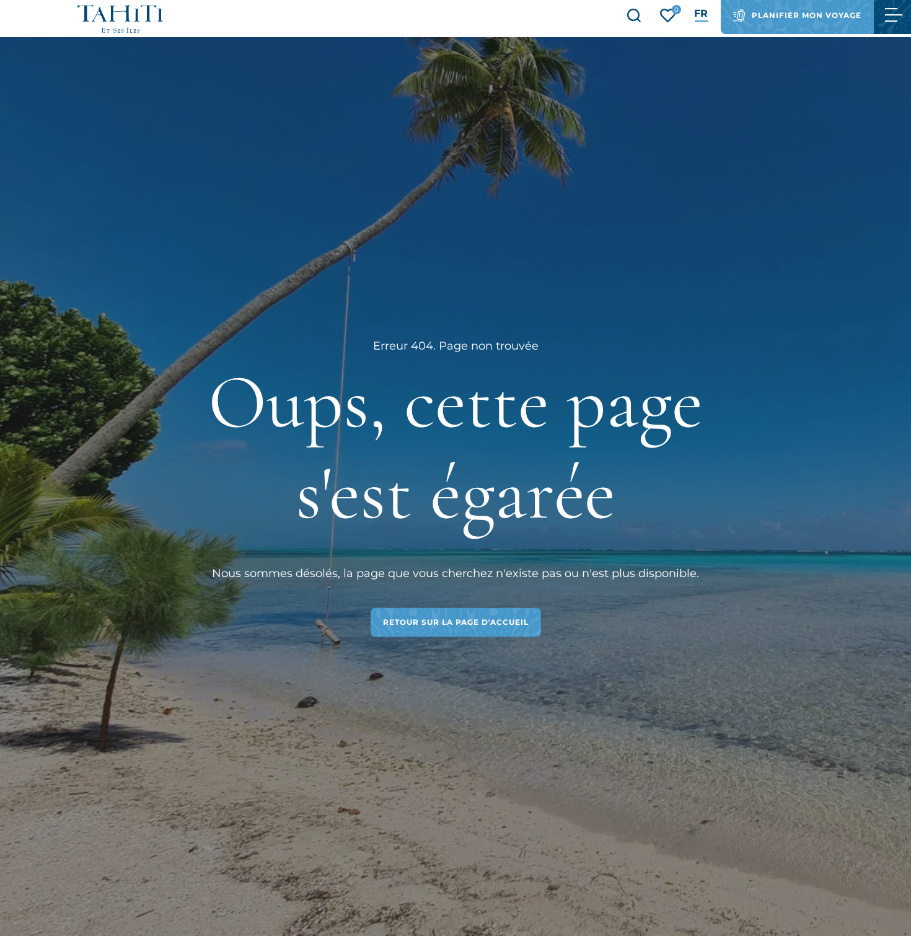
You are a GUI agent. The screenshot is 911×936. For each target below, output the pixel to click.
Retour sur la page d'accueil (456, 622)
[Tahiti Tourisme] (120, 19)
